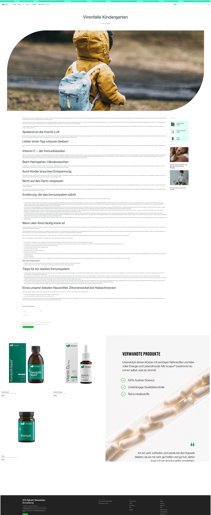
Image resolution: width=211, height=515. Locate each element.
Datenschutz (162, 505)
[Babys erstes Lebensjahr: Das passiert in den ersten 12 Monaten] (179, 154)
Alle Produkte (131, 505)
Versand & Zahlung (163, 511)
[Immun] (26, 427)
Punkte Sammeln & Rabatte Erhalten (105, 501)
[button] (14, 4)
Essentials (131, 509)
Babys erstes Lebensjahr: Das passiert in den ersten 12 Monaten (178, 166)
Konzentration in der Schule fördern (178, 188)
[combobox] (188, 4)
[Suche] (175, 4)
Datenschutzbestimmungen (26, 323)
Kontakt (130, 503)
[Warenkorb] (208, 4)
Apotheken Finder (132, 501)
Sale (130, 507)
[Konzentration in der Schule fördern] (179, 177)
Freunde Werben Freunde (103, 503)
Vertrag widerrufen (163, 509)
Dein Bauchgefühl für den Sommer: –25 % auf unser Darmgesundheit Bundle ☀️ (52, 1)
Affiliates (161, 501)
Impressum (162, 503)
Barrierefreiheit (163, 513)
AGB (161, 507)
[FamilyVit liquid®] (26, 363)
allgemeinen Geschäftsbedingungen (45, 322)
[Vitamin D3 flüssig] (78, 363)
